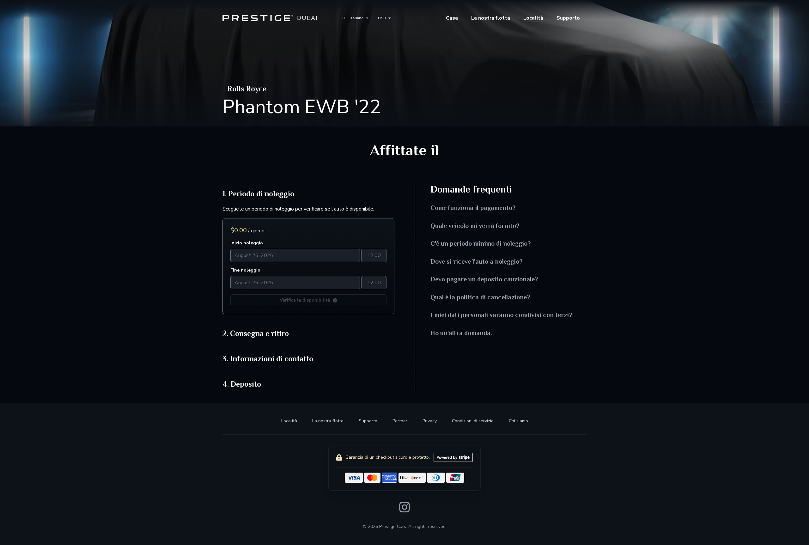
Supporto (368, 421)
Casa (452, 18)
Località (533, 18)
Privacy (430, 421)
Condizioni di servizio (473, 421)
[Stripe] (453, 457)
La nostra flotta (328, 421)
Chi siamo (518, 421)
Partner (399, 421)
